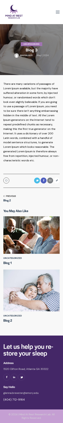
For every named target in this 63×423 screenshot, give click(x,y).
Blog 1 (7, 263)
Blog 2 (7, 320)
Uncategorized (31, 44)
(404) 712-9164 (14, 400)
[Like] (6, 180)
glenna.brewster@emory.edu (21, 393)
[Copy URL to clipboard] (57, 180)
